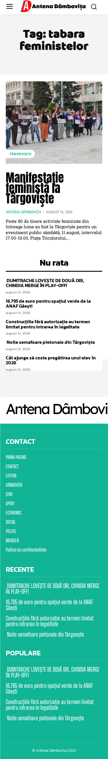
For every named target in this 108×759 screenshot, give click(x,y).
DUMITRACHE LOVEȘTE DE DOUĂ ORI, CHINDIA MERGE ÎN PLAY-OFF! (45, 283)
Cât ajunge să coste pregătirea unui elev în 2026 (51, 360)
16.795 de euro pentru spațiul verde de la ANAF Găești (48, 303)
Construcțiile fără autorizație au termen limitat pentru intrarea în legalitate (48, 324)
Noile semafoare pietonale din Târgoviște (50, 342)
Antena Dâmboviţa (23, 212)
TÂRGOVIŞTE (20, 154)
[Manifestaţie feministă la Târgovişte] (54, 122)
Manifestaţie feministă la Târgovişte (35, 188)
